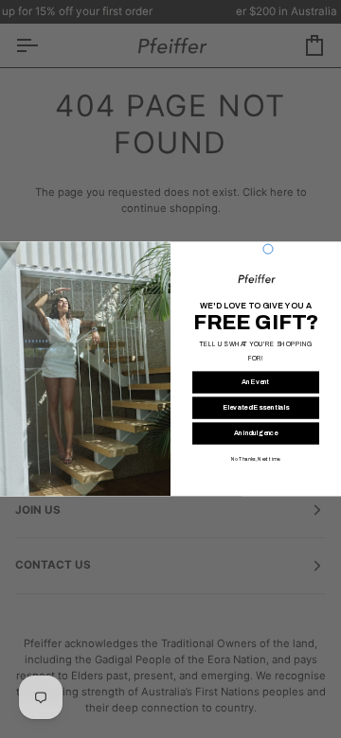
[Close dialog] (268, 249)
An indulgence (256, 433)
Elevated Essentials (256, 408)
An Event (256, 382)
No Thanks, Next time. (255, 459)
